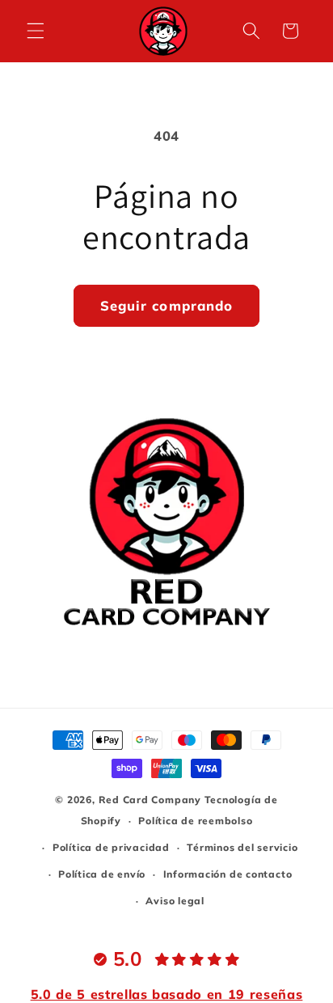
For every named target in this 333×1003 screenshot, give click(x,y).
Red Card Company (150, 800)
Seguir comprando (167, 305)
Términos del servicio (242, 847)
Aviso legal (174, 901)
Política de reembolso (195, 821)
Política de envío (101, 874)
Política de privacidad (111, 847)
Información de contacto (228, 874)
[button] (35, 30)
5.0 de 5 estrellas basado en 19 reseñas (167, 994)
